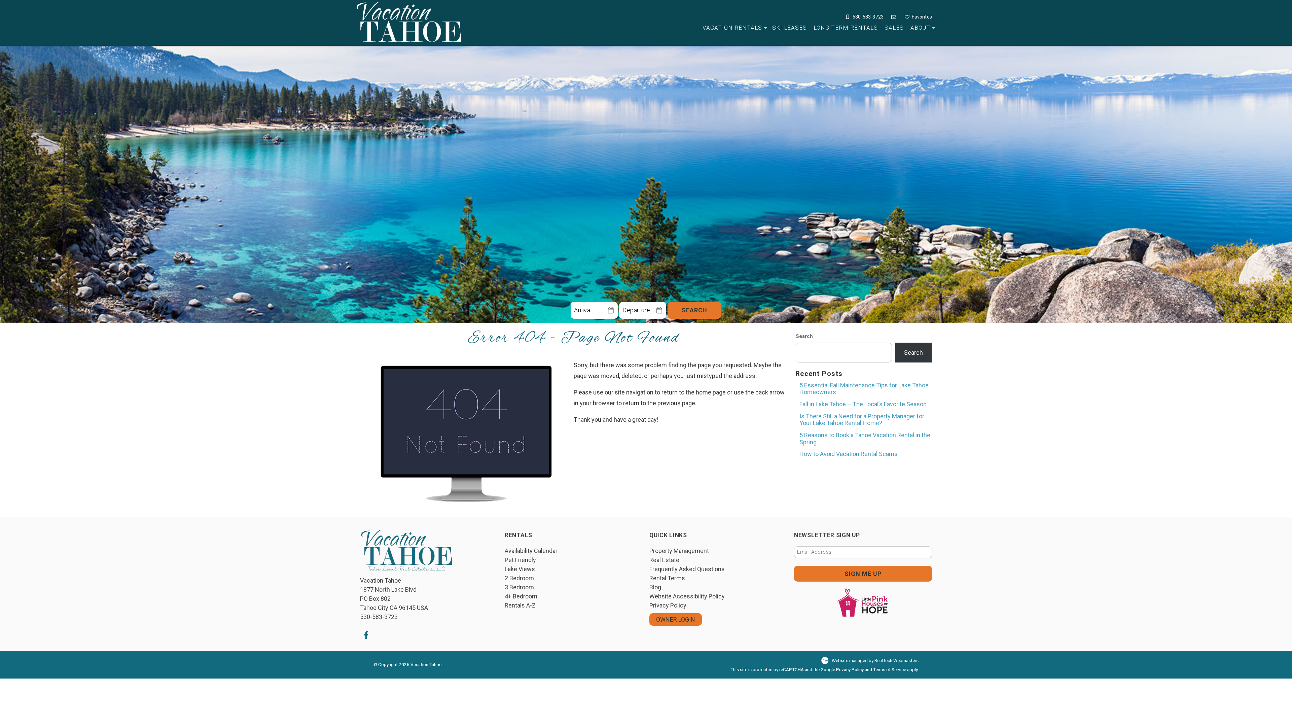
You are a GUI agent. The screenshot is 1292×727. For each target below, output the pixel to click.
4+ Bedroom (521, 596)
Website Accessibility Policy (687, 596)
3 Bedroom (519, 587)
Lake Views (520, 569)
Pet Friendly (520, 559)
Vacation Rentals (732, 27)
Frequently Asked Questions (687, 569)
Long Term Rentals (846, 27)
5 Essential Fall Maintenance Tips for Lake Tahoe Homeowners (864, 389)
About (920, 27)
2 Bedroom (519, 578)
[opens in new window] (366, 634)
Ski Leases (789, 27)
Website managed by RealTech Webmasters (875, 660)
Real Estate (664, 559)
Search (694, 310)
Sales (894, 27)
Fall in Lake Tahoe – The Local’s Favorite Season (863, 404)
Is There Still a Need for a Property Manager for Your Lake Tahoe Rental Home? (861, 420)
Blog (655, 587)
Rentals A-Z (520, 605)
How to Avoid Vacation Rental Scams (848, 453)
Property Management (679, 550)
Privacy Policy (667, 605)
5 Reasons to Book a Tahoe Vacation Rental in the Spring (864, 438)
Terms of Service (889, 669)
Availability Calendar (531, 550)
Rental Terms (667, 578)
